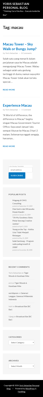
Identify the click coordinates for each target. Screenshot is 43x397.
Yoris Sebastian (11, 53)
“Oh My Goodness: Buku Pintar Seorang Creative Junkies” (22, 220)
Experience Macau (17, 105)
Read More (9, 89)
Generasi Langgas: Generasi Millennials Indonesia (21, 296)
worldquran (13, 293)
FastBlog (21, 391)
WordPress (30, 388)
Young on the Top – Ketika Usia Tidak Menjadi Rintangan (23, 232)
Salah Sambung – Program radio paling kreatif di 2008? (23, 244)
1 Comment (26, 109)
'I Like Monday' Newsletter (16, 166)
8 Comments (26, 53)
